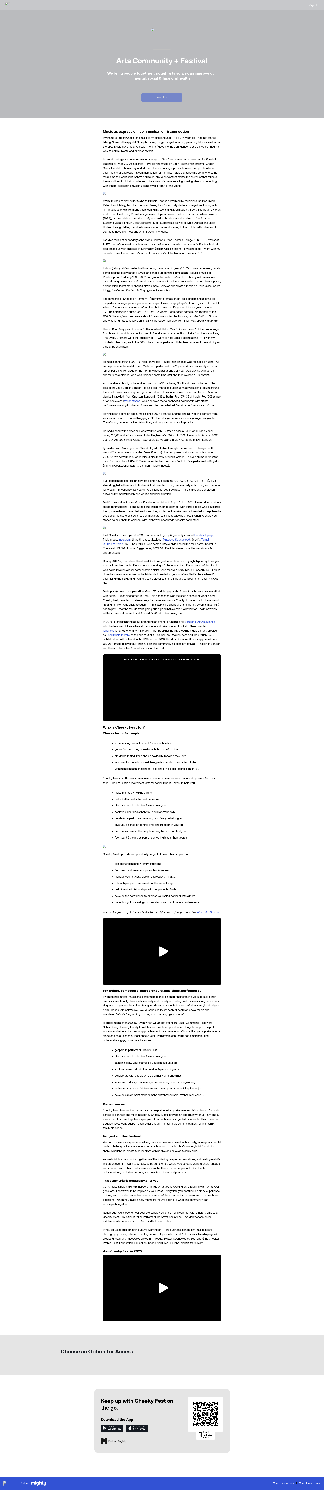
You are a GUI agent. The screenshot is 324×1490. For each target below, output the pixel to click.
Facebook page (203, 535)
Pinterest (168, 539)
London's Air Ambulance (200, 621)
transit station (132, 401)
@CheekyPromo (113, 544)
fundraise (108, 630)
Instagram (124, 539)
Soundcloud (182, 539)
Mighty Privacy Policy (309, 1483)
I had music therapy (118, 635)
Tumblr (205, 539)
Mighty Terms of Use (283, 1483)
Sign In (313, 5)
